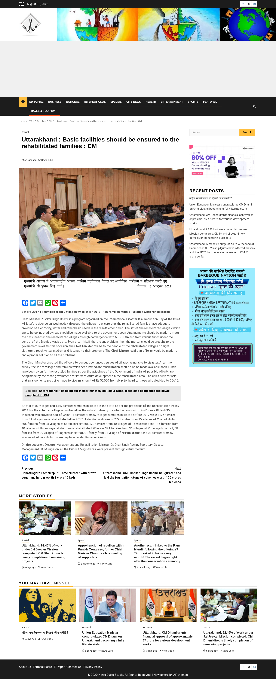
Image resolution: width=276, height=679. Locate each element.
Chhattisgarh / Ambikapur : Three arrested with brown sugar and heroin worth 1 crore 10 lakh (59, 473)
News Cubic (47, 160)
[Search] (254, 106)
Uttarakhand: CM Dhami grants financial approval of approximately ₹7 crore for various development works (221, 219)
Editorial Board (42, 667)
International (95, 101)
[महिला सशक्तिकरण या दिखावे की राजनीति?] (47, 605)
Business (54, 101)
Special (116, 101)
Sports (193, 101)
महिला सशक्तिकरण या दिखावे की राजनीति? (210, 198)
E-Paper (59, 667)
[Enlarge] (250, 273)
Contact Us (73, 667)
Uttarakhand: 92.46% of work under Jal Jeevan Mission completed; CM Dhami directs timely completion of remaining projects (43, 553)
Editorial (36, 101)
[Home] (23, 102)
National (73, 101)
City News (133, 101)
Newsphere (161, 675)
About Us (25, 667)
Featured (210, 101)
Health (151, 101)
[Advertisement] (138, 69)
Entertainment (172, 101)
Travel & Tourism (42, 110)
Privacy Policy (92, 667)
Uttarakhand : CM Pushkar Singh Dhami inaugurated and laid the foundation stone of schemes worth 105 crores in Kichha (142, 475)
